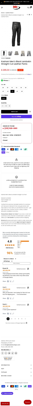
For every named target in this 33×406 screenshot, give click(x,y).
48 (22, 91)
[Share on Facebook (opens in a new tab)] (8, 281)
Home (2, 13)
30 (7, 87)
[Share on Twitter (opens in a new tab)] (11, 281)
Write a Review (16, 263)
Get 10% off (5, 403)
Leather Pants (9, 13)
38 (25, 87)
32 (12, 87)
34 (16, 87)
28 (3, 87)
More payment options (16, 120)
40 (3, 91)
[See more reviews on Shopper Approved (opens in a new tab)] (13, 281)
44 (12, 91)
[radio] (23, 241)
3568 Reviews (11, 248)
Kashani (8, 58)
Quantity (3, 103)
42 (7, 91)
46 (17, 91)
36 (21, 87)
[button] (30, 111)
